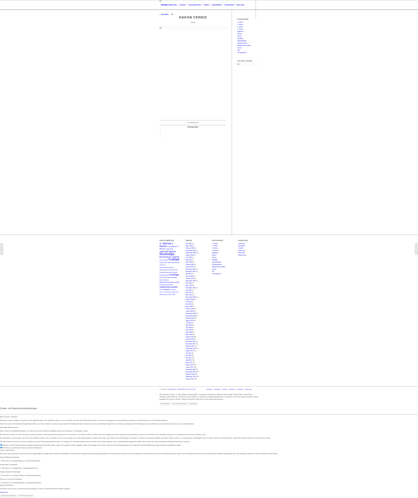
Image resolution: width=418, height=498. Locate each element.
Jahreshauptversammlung (166, 267)
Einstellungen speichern (26, 495)
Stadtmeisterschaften (244, 45)
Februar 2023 (190, 278)
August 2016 (190, 379)
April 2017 (189, 360)
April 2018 (189, 332)
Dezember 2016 (191, 369)
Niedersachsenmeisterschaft (169, 282)
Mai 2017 (188, 358)
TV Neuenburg (167, 292)
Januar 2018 (189, 339)
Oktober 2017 (190, 346)
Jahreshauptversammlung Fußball (168, 269)
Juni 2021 (189, 290)
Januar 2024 (189, 276)
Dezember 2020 (191, 297)
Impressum (241, 250)
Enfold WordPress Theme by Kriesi (186, 389)
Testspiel (166, 289)
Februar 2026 (190, 248)
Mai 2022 (188, 283)
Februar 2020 (190, 309)
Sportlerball (170, 284)
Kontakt (240, 248)
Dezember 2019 (191, 313)
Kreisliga (174, 274)
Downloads (241, 253)
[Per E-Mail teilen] (162, 138)
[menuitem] (164, 5)
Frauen (166, 260)
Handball (240, 38)
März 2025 (189, 262)
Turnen (239, 48)
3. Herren (240, 27)
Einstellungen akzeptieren (9, 495)
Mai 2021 (188, 292)
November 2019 (191, 316)
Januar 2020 (189, 311)
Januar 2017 (189, 367)
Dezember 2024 (191, 269)
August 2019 (190, 320)
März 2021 (189, 295)
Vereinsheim (175, 292)
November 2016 (191, 372)
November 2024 (191, 271)
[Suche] (172, 14)
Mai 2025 (188, 260)
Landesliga (173, 277)
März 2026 (189, 246)
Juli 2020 (188, 302)
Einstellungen (193, 403)
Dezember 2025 (191, 250)
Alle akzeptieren (165, 403)
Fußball (174, 259)
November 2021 (191, 288)
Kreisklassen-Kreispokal (170, 272)
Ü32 (238, 50)
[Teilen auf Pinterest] (162, 135)
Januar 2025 (189, 267)
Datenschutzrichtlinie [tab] (6, 485)
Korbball (161, 272)
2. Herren (240, 24)
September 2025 (191, 253)
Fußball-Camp (163, 262)
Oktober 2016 (190, 374)
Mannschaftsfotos (164, 280)
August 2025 (190, 255)
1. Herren (240, 22)
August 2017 (190, 351)
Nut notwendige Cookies (179, 403)
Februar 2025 (190, 264)
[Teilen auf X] (162, 132)
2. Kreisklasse (172, 246)
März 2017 (189, 362)
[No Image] (192, 71)
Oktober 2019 (190, 318)
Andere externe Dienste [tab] (7, 450)
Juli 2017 (188, 353)
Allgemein (240, 31)
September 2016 (191, 376)
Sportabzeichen (242, 43)
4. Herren (240, 29)
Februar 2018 (190, 337)
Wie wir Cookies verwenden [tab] (8, 417)
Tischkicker (173, 289)
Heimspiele (241, 246)
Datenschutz (242, 255)
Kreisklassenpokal (164, 275)
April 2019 (189, 325)
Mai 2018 (188, 330)
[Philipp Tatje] (1, 249)
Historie (161, 265)
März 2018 (189, 334)
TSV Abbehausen (171, 389)
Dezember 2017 (191, 341)
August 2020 (190, 299)
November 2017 (191, 344)
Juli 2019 (188, 323)
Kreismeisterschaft (164, 277)
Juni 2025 (189, 257)
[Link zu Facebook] (160, 24)
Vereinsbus (241, 243)
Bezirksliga (166, 254)
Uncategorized (241, 52)
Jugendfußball (241, 41)
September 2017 (191, 348)
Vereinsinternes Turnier (165, 294)
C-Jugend (174, 257)
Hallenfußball (170, 262)
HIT (165, 265)
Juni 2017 (189, 355)
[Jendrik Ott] (416, 249)
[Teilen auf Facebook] (162, 129)
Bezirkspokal (164, 257)
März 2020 (189, 306)
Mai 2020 (188, 304)
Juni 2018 (189, 327)
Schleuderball (163, 284)
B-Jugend (171, 251)
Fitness (239, 36)
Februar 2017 (190, 365)
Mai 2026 (188, 243)
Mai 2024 (188, 274)
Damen (239, 34)
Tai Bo (161, 289)
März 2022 (189, 285)
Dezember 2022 (191, 281)
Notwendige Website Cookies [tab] (9, 427)
